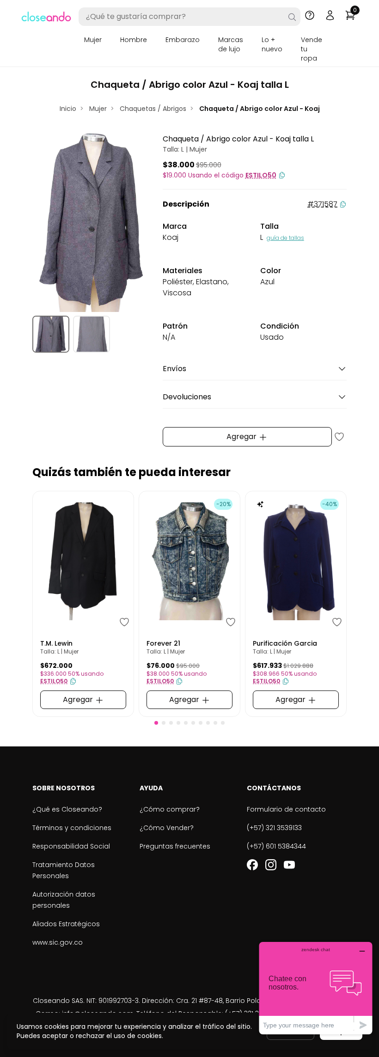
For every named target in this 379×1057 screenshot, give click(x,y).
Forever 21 (163, 643)
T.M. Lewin (56, 643)
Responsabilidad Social (71, 846)
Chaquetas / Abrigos (153, 108)
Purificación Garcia (285, 643)
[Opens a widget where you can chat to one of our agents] (316, 988)
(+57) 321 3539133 (274, 827)
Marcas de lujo (230, 44)
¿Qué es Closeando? (67, 809)
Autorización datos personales (63, 900)
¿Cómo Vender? (167, 827)
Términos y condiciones (71, 827)
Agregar (242, 436)
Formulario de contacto (286, 809)
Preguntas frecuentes (175, 846)
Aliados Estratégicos (66, 924)
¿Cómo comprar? (170, 809)
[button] (156, 723)
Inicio (68, 108)
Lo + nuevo (272, 44)
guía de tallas (285, 238)
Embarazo (182, 39)
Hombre (133, 39)
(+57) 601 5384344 (276, 846)
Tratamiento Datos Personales (63, 870)
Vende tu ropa (311, 49)
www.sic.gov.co (57, 942)
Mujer (93, 39)
